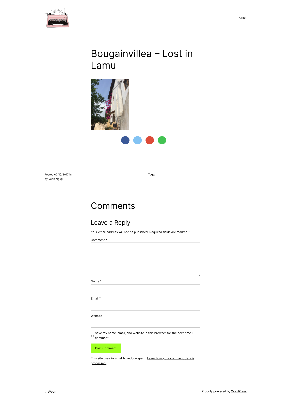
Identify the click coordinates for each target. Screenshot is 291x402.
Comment (99, 240)
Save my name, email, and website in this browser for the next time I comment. (144, 335)
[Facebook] (125, 140)
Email (96, 298)
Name (96, 281)
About (243, 17)
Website (96, 316)
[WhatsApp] (162, 140)
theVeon (50, 391)
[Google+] (150, 140)
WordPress (239, 391)
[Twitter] (137, 140)
